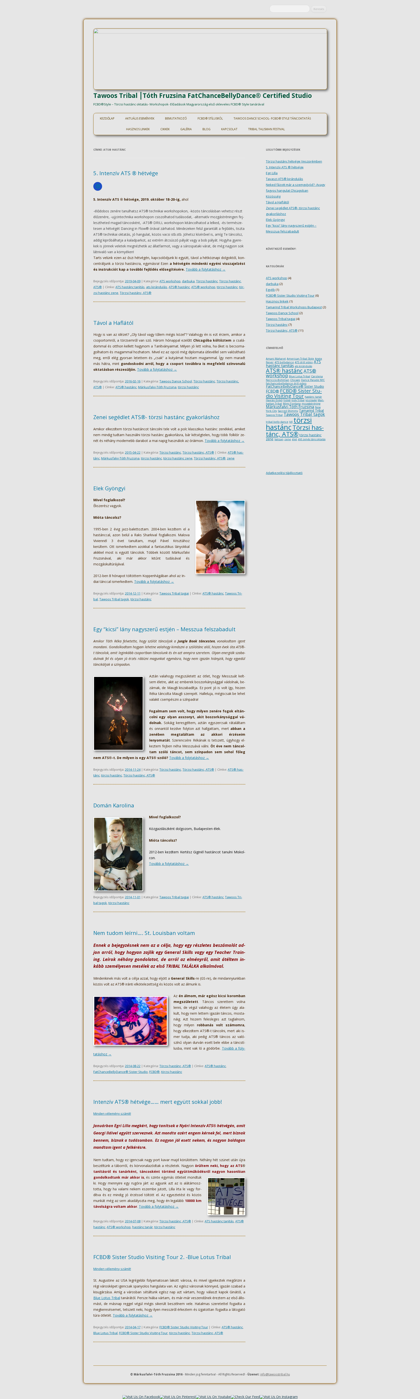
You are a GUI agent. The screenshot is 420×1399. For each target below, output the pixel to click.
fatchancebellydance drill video (286, 383)
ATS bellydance (284, 362)
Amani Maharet (276, 358)
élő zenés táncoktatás (311, 439)
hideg (286, 400)
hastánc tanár (142, 1227)
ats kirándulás (156, 287)
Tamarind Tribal (311, 410)
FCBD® (154, 1072)
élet (294, 439)
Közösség (273, 196)
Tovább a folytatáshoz (206, 269)
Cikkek (165, 129)
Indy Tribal (298, 400)
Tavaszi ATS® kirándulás (284, 179)
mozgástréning (311, 403)
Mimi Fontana (292, 403)
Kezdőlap (107, 118)
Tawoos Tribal (274, 415)
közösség (311, 400)
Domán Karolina (113, 805)
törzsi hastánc (227, 287)
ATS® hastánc (179, 287)
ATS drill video (304, 362)
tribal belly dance (277, 421)
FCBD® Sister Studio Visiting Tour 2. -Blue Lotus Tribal (162, 1257)
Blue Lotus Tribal (106, 1297)
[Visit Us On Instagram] (279, 1396)
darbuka (188, 281)
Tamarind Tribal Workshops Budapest (294, 307)
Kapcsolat (229, 129)
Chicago (295, 380)
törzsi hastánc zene (177, 458)
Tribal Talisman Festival (266, 129)
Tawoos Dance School (175, 381)
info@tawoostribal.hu (275, 1374)
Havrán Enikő (274, 400)
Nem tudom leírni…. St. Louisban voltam (144, 932)
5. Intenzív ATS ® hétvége (125, 173)
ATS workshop (170, 281)
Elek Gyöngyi (109, 488)
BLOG (206, 129)
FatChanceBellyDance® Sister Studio (120, 1072)
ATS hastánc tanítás (130, 287)
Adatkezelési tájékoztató (284, 473)
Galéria (186, 129)
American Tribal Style (300, 358)
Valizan (278, 439)
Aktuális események (139, 118)
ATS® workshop (203, 287)
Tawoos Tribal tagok (114, 599)
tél (291, 421)
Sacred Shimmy (288, 411)
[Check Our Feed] (245, 1396)
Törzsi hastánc (207, 281)
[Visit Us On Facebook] (141, 1396)
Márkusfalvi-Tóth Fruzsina (157, 387)
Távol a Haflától (113, 322)
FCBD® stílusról (210, 118)
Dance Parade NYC (313, 380)
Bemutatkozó (176, 118)
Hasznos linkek (138, 129)
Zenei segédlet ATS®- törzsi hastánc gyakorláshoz (156, 417)
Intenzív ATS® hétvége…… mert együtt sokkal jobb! (157, 1101)
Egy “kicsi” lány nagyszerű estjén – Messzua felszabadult (164, 629)
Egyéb (270, 289)
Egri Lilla (272, 173)
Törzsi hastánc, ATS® (135, 293)
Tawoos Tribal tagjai (174, 593)
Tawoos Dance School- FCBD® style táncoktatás (272, 118)
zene (231, 458)
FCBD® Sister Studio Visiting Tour (183, 1327)
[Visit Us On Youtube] (213, 1396)
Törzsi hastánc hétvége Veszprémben (294, 161)
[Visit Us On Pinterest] (178, 1396)
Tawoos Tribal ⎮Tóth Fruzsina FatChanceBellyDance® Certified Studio (202, 95)
